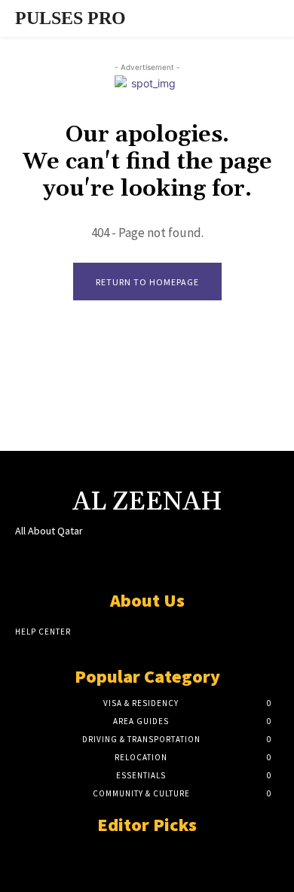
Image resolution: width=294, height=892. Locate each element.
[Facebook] (93, 559)
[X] (146, 559)
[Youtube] (200, 559)
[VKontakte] (173, 559)
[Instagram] (120, 559)
